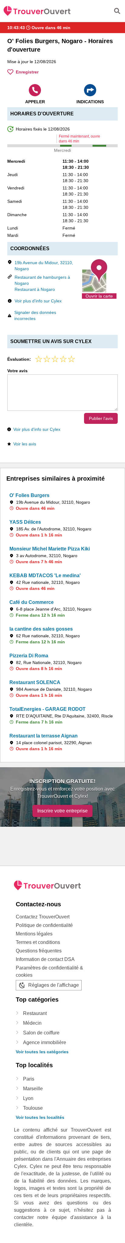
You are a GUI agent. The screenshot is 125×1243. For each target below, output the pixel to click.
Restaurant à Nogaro (35, 289)
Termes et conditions (38, 942)
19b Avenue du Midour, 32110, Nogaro (44, 265)
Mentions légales (34, 933)
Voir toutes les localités (40, 1117)
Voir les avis (24, 443)
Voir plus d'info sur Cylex (38, 300)
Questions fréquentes (39, 950)
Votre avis (17, 370)
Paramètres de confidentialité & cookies (49, 971)
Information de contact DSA (45, 959)
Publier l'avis (101, 418)
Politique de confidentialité (44, 925)
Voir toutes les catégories (42, 1051)
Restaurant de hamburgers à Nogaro (42, 280)
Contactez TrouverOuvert (42, 916)
